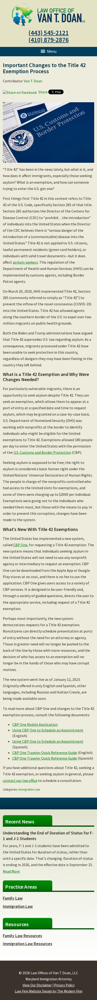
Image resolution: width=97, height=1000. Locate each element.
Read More (11, 871)
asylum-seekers (25, 262)
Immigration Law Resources (27, 943)
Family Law (13, 898)
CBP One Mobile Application (35, 724)
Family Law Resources (22, 935)
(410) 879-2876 (48, 40)
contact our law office (20, 780)
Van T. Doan (33, 81)
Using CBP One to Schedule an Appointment (47, 730)
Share (43, 92)
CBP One (20, 544)
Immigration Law (29, 790)
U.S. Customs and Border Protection (42, 452)
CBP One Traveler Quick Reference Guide (44, 752)
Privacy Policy (64, 985)
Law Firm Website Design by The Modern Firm (48, 991)
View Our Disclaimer (37, 985)
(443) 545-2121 (48, 33)
